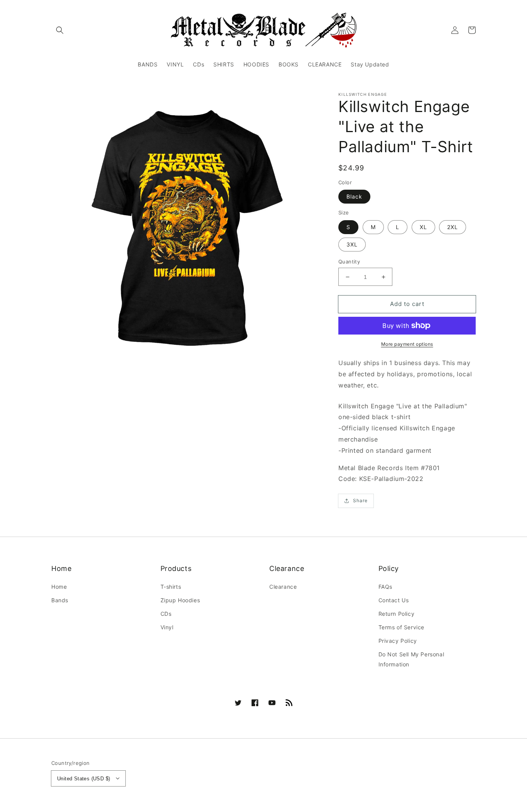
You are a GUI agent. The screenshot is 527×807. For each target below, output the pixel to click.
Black (354, 196)
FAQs (385, 586)
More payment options (407, 344)
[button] (59, 30)
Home (59, 586)
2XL (452, 227)
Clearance (283, 586)
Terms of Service (401, 627)
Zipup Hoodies (180, 600)
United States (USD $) (83, 779)
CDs (166, 613)
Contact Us (393, 600)
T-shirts (170, 586)
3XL (352, 244)
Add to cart (407, 304)
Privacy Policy (397, 640)
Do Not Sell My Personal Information (411, 659)
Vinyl (167, 627)
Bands (59, 600)
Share (360, 500)
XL (423, 227)
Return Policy (396, 613)
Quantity (349, 261)
